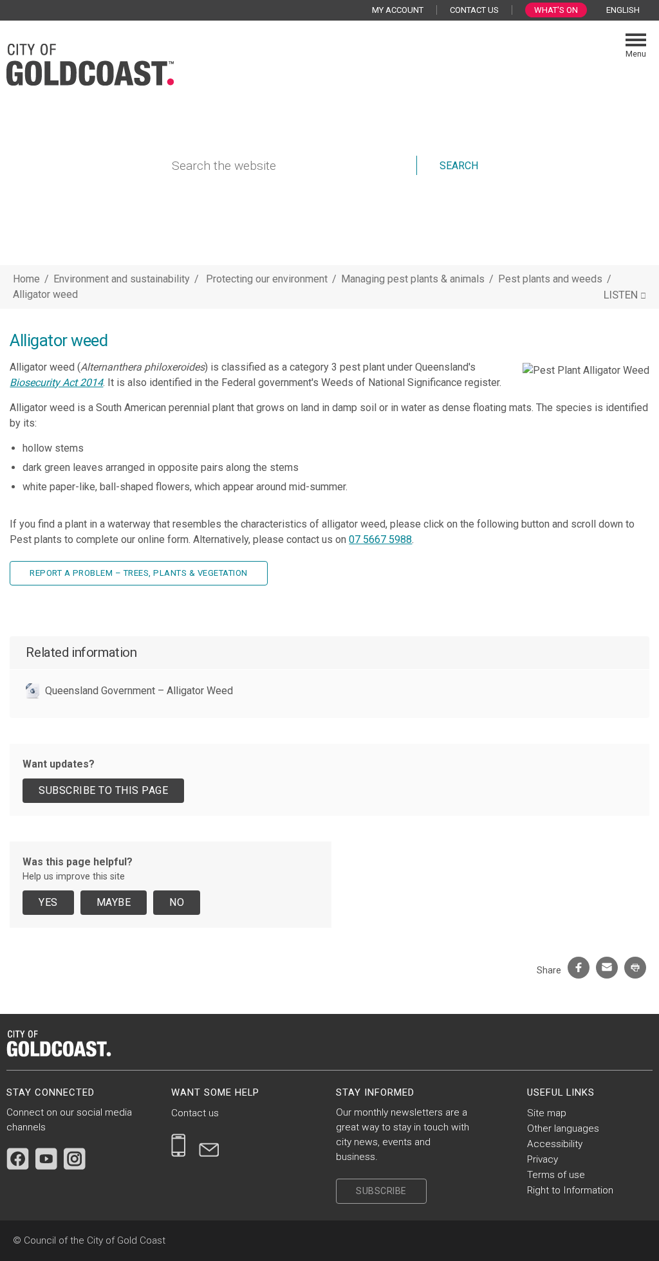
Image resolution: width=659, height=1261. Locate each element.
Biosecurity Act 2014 (56, 382)
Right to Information (570, 1190)
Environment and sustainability (121, 279)
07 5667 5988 (380, 539)
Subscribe (381, 1191)
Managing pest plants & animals (414, 279)
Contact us (195, 1113)
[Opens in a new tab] (17, 1159)
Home (26, 279)
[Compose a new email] (209, 1145)
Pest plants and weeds (551, 279)
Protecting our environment (268, 279)
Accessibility (554, 1144)
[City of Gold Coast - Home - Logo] (90, 63)
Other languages (563, 1128)
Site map (546, 1113)
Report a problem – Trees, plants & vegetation (139, 573)
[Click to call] (178, 1145)
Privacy (542, 1159)
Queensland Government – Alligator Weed (139, 691)
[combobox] (628, 10)
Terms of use (556, 1175)
